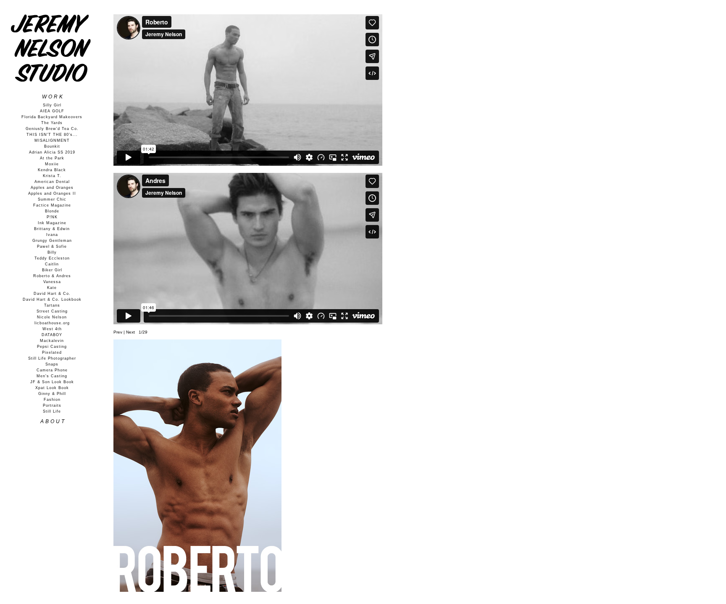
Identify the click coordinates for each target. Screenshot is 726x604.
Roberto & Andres (52, 276)
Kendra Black (52, 170)
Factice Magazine (52, 205)
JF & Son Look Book (52, 382)
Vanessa (52, 282)
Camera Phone (52, 370)
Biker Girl (52, 270)
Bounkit (52, 146)
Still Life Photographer (52, 358)
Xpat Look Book (52, 388)
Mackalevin (52, 341)
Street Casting (52, 311)
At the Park (52, 158)
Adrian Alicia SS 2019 (52, 152)
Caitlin (52, 264)
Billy (52, 252)
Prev (117, 332)
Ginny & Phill (52, 394)
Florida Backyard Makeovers (51, 117)
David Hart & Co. (52, 293)
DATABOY (52, 335)
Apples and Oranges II (52, 193)
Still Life (52, 411)
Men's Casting (52, 376)
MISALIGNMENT (52, 140)
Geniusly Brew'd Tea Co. (52, 129)
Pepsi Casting (52, 346)
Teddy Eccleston (52, 258)
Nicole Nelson (52, 317)
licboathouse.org (52, 323)
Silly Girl (52, 105)
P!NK (52, 217)
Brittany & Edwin (52, 229)
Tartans (52, 305)
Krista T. (52, 176)
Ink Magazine (52, 223)
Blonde (52, 211)
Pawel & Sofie (52, 246)
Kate (52, 288)
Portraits (52, 405)
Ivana (52, 235)
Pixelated (52, 352)
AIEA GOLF (52, 111)
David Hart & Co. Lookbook (52, 299)
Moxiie (52, 164)
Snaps (51, 364)
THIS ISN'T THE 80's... (52, 134)
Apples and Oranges (52, 187)
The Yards (52, 123)
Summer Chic (52, 199)
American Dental (52, 182)
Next (130, 332)
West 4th (52, 329)
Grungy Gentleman (52, 240)
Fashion (52, 399)
